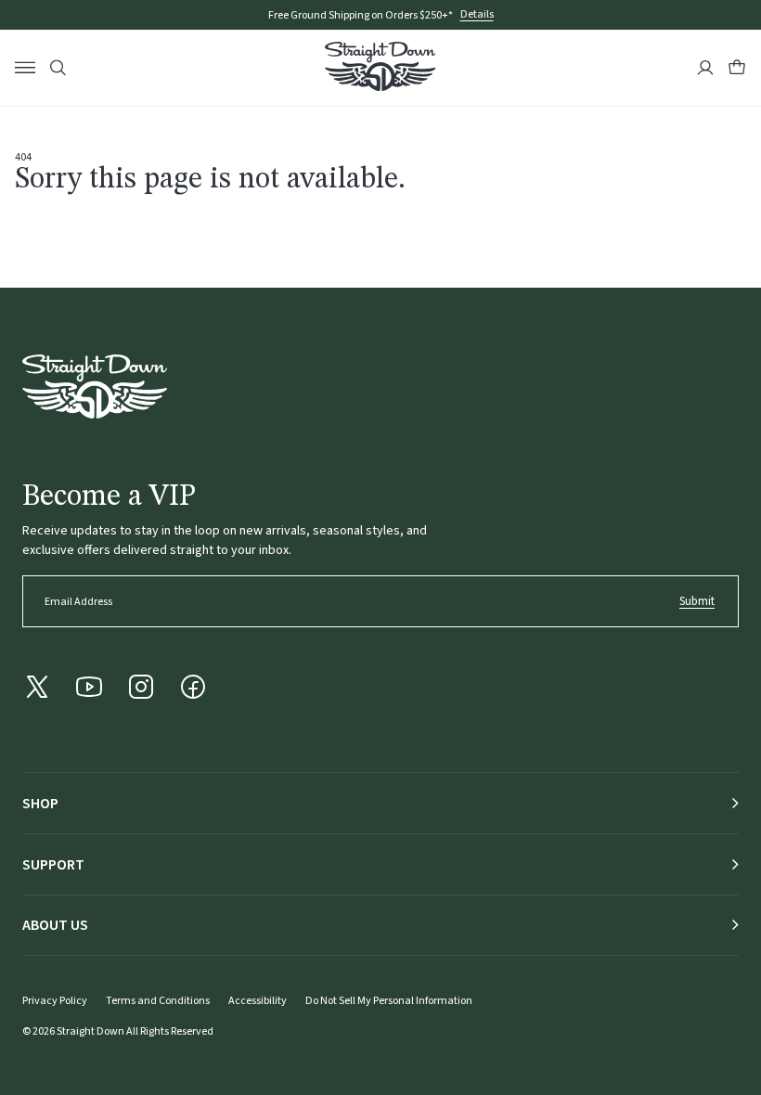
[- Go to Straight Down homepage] (94, 386)
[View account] (705, 67)
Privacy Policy (54, 1001)
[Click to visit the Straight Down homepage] (380, 69)
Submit (697, 601)
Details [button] (477, 15)
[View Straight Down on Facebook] (193, 687)
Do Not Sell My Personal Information (388, 1001)
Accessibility (257, 1001)
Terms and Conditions (158, 1001)
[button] (737, 67)
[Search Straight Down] (58, 68)
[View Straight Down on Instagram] (141, 687)
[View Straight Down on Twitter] (37, 687)
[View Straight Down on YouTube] (89, 687)
